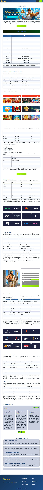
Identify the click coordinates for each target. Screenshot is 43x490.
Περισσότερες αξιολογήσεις (20, 432)
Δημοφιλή (6, 96)
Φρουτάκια (35, 96)
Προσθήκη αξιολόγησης (36, 407)
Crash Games (25, 96)
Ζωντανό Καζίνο (16, 96)
